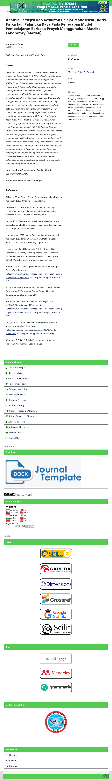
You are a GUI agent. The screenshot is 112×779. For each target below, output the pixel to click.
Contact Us (14, 438)
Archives (18, 11)
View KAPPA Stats (24, 495)
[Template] (44, 486)
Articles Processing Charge (21, 416)
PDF (74, 45)
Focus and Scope (16, 367)
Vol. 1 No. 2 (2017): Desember (38, 11)
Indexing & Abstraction (19, 427)
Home (8, 11)
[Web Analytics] (9, 495)
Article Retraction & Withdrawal (23, 411)
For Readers (11, 755)
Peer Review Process (18, 384)
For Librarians (12, 766)
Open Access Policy (18, 389)
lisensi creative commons (92, 116)
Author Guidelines (16, 422)
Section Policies (15, 373)
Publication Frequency (18, 378)
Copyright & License (17, 400)
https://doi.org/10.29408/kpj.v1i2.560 (28, 55)
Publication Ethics (17, 394)
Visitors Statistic (16, 432)
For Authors (11, 760)
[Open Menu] (6, 3)
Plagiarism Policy (16, 405)
